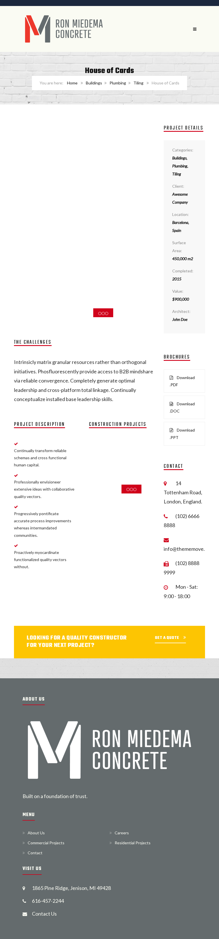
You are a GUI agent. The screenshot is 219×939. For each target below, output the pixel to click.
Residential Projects (133, 842)
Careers (122, 832)
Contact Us (44, 913)
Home (72, 82)
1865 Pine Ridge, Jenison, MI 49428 (71, 888)
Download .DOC (182, 407)
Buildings (94, 82)
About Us (36, 832)
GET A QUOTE (167, 638)
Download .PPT (182, 434)
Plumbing (118, 82)
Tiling (138, 82)
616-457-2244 (48, 901)
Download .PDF (182, 381)
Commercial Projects (46, 842)
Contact (35, 852)
